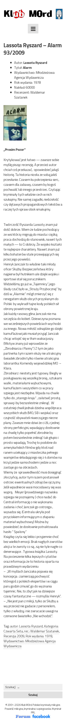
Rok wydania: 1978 (39, 636)
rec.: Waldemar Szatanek (41, 631)
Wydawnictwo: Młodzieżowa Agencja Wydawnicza (30, 643)
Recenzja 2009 (14, 636)
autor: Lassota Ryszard (26, 626)
